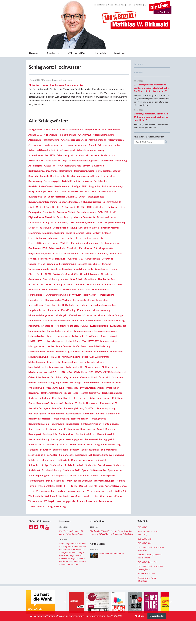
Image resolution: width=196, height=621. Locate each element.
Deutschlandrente (86, 212)
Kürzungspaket (118, 325)
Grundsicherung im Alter (55, 279)
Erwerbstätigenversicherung (43, 243)
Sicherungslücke (36, 454)
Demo (123, 206)
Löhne (76, 341)
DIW (99, 222)
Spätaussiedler (98, 470)
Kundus (84, 325)
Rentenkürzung (54, 428)
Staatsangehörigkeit (39, 475)
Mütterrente (53, 361)
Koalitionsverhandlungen (56, 320)
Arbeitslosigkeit (65, 155)
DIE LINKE (110, 212)
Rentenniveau (71, 428)
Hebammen (34, 289)
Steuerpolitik (108, 475)
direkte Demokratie (84, 217)
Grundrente (34, 279)
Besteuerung (35, 181)
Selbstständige (60, 449)
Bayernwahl (98, 165)
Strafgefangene (36, 480)
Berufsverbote (57, 175)
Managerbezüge (108, 341)
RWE (89, 444)
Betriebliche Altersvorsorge (77, 181)
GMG (48, 274)
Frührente (72, 258)
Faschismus (34, 248)
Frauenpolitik (89, 253)
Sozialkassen (105, 465)
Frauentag (102, 253)
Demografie (34, 212)
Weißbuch (76, 496)
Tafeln (68, 480)
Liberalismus (91, 336)
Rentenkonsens (111, 423)
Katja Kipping (68, 310)
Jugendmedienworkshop (103, 305)
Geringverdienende (38, 268)
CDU (52, 206)
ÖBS (91, 372)
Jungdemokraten (37, 310)
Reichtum (117, 397)
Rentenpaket (112, 428)
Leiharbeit (77, 336)
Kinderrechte (89, 315)
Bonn (50, 191)
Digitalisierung (65, 217)
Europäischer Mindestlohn (85, 243)
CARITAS (33, 206)
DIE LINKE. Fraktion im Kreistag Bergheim (151, 567)
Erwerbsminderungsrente (89, 238)
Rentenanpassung (106, 408)
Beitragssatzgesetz (84, 170)
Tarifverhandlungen (104, 480)
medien (51, 346)
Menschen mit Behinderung (95, 346)
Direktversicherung (38, 222)
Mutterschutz (69, 361)
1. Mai (47, 129)
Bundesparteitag (37, 196)
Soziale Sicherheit (74, 465)
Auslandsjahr (35, 165)
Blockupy (41, 191)
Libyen (103, 336)
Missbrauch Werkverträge (95, 356)
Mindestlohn (101, 351)
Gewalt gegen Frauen (106, 268)
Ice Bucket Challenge (84, 299)
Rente (31, 403)
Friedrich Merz (45, 258)
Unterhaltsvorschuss (116, 485)
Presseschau (71, 387)
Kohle (74, 320)
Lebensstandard (36, 336)
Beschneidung (108, 175)
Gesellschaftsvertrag (62, 268)
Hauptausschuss (65, 284)
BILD (84, 186)
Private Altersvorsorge (92, 387)
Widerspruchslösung (111, 496)
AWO (60, 165)
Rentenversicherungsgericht (100, 439)
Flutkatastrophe (61, 253)
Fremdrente (116, 253)
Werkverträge (91, 496)
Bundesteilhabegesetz (70, 201)
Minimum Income (71, 356)
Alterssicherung (51, 139)
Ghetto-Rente (35, 274)
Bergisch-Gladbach (38, 175)
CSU (83, 206)
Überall (83, 485)
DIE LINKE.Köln (145, 543)
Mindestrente (117, 351)
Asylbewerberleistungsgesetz (84, 160)
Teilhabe (120, 480)
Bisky (31, 191)
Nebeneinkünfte (74, 366)
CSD (76, 206)
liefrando (113, 336)
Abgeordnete (76, 129)
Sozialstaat (34, 470)
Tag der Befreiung (83, 480)
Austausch (49, 165)
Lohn (69, 341)
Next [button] (171, 602)
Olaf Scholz (57, 377)
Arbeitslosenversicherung (90, 150)
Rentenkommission (91, 423)
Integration (102, 299)
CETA (60, 206)
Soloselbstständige (38, 465)
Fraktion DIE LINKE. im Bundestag (148, 533)
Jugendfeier (82, 305)
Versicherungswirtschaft (100, 491)
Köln (82, 320)
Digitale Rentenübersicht (41, 217)
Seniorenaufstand (90, 449)
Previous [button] (64, 602)
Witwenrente (35, 501)
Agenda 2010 (35, 134)
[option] (76, 602)
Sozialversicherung (51, 470)
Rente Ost (56, 408)
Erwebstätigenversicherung (43, 238)
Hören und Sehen (98, 5)
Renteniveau (57, 423)
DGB (100, 212)
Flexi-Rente (85, 248)
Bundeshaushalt (107, 191)
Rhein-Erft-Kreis (37, 444)
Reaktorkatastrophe (51, 392)
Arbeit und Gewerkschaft (41, 150)
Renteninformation (38, 423)
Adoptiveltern (92, 129)
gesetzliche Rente (83, 268)
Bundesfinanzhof (88, 191)
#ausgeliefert (35, 129)
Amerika (82, 144)
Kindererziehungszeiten (41, 315)
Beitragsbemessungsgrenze (43, 170)
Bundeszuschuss (92, 201)
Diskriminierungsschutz (82, 222)
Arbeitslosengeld (66, 150)
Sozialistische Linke (146, 573)
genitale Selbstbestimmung (61, 263)
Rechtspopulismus (112, 392)
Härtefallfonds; (36, 284)
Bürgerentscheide (112, 201)
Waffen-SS (120, 491)
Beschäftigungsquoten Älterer (83, 175)
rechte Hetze (71, 392)
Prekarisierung (36, 387)
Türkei (74, 485)
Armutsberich (53, 160)
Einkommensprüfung (53, 232)
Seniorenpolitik (109, 449)
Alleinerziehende (67, 134)
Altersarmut (84, 134)
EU (67, 243)
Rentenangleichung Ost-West (79, 408)
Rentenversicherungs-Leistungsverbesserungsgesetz (55, 439)
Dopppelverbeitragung (65, 227)
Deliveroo (112, 206)
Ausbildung (121, 160)
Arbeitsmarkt (82, 155)
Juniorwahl (53, 310)
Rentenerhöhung (60, 418)
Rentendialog (113, 413)
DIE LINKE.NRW (145, 539)
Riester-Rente (77, 444)
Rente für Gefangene (39, 408)
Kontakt (139, 5)
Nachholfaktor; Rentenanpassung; (46, 366)
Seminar (74, 449)
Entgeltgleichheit (75, 232)
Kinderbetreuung (101, 310)
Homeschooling (106, 294)
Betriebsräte (100, 181)
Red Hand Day (59, 397)
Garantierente (92, 258)
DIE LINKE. (143, 527)
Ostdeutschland (88, 377)
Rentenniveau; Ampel (92, 428)
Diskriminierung (59, 222)
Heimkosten (55, 289)
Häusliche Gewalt (114, 284)
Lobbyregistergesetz (54, 341)
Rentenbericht (73, 413)
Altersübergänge (97, 139)
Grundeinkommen (89, 274)
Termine (130, 5)
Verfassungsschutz (46, 491)
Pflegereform (107, 382)
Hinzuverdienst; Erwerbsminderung (47, 294)
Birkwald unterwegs (112, 186)
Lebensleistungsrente (105, 330)
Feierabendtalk (57, 248)
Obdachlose (80, 372)
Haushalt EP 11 (95, 284)
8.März (63, 129)
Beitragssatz (65, 170)
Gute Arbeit (76, 279)
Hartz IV (50, 284)
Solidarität (100, 459)
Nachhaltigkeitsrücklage (91, 361)
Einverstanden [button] (156, 616)
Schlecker (33, 449)
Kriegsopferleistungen (67, 325)
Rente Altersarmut (88, 403)
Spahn (85, 470)
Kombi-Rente (93, 320)
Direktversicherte (106, 217)
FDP (44, 248)
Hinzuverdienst (100, 289)
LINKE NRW (35, 341)
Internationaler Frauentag (41, 305)
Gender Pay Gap (36, 263)
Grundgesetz (107, 274)
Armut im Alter (36, 160)
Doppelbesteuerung (114, 222)
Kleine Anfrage (115, 315)
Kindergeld (61, 315)
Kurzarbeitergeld (99, 325)
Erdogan (106, 232)
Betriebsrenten (62, 186)
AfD (103, 129)
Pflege (77, 382)
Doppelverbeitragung (39, 227)
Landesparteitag (37, 330)
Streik (49, 480)
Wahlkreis (64, 496)
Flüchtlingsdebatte (103, 248)
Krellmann (34, 325)
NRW (69, 372)
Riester (64, 444)
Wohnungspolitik (66, 501)
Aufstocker (107, 160)
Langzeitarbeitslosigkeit (59, 330)
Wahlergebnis (35, 496)
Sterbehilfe (83, 475)
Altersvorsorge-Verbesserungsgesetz (47, 144)
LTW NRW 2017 (90, 341)
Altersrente (34, 139)
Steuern (95, 475)
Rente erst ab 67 (108, 403)
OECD (98, 372)
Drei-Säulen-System (88, 227)
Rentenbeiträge (56, 413)
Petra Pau (67, 382)
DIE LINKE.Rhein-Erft (147, 562)
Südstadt (59, 480)
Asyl (64, 160)
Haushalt (80, 284)
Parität (32, 382)
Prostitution (112, 387)
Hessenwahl (69, 289)
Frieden (32, 258)
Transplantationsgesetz (50, 485)
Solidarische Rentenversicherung (106, 454)
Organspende (71, 377)
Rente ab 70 (71, 403)
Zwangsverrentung (55, 506)
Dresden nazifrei (110, 227)
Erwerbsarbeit (67, 238)
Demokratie (49, 212)
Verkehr (62, 491)
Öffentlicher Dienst (38, 377)
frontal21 (60, 258)
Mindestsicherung (38, 356)
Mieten (60, 351)
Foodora (75, 253)
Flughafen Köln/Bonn (39, 253)
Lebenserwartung (83, 330)
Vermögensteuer (76, 491)
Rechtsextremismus (90, 392)
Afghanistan (113, 129)
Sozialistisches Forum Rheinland (147, 579)
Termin (32, 485)
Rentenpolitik (50, 434)
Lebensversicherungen (58, 336)
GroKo (56, 274)
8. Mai (55, 129)
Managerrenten (36, 346)
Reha (92, 397)
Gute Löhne (90, 279)
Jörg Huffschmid (65, 305)
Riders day (53, 444)
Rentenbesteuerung (93, 413)
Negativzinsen (92, 366)
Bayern (86, 165)
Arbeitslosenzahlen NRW (41, 155)
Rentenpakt (34, 434)
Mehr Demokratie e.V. (67, 346)
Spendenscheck (116, 470)
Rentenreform (66, 434)
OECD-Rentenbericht (114, 372)
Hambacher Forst (107, 279)
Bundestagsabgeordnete (91, 196)
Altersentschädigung (103, 134)
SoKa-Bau (52, 454)
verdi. (31, 491)
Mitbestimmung (36, 361)
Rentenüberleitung (86, 434)
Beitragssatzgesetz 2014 (108, 170)
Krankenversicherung (113, 320)
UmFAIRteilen (96, 485)
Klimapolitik (35, 320)
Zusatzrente (105, 501)
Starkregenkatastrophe (63, 475)
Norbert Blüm (50, 372)
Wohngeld (49, 501)
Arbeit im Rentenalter (109, 144)
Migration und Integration (79, 351)
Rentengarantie (98, 418)
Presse (110, 5)
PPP (118, 382)
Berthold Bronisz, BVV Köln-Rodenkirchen (150, 556)
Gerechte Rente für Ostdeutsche (94, 263)
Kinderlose (75, 315)
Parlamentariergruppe (49, 382)
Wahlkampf (51, 496)
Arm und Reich (99, 155)
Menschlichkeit (36, 351)
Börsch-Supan (62, 191)
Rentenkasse (72, 423)
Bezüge (76, 186)
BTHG (74, 191)
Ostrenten (117, 377)
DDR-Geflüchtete (96, 206)
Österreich (104, 377)
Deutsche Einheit (66, 212)
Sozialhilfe (90, 465)
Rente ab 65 (57, 403)
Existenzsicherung (110, 243)
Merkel (50, 351)
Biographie (94, 186)
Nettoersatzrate (110, 366)
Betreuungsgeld (52, 181)
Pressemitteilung (54, 387)
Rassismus (33, 392)
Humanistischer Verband (58, 299)
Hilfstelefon (84, 289)
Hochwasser (89, 294)
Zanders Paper (84, 501)
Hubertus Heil (35, 299)
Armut (111, 155)
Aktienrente (50, 134)
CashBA (44, 206)
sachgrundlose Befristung (107, 444)
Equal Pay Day (93, 232)
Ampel (92, 144)
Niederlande (35, 372)
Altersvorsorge (116, 139)
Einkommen (34, 232)
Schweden (45, 449)
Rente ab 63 (42, 403)
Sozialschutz (119, 465)
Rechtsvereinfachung (39, 397)
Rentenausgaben (37, 413)
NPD (62, 372)
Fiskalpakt (72, 248)
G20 (81, 258)
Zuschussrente (36, 506)
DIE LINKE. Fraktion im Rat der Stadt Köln (151, 549)
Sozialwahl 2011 (71, 470)
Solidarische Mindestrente (73, 454)
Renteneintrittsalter (39, 418)
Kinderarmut (84, 310)
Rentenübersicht (106, 434)
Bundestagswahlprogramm (42, 201)
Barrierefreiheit (72, 165)
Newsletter (119, 5)
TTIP (66, 485)
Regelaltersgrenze (78, 397)
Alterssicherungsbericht (74, 139)
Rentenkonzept (36, 428)
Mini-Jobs (54, 356)
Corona (69, 206)
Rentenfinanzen (79, 418)
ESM (62, 243)
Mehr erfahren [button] (114, 616)
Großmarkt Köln (69, 274)
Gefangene (107, 258)
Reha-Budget (103, 397)
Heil (44, 289)
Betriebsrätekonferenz (40, 186)
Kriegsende (47, 325)
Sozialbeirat (56, 465)
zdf (95, 501)
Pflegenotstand (91, 382)
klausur (102, 315)
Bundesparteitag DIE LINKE (62, 196)
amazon (72, 144)
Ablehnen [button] (139, 616)
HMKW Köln (74, 294)
